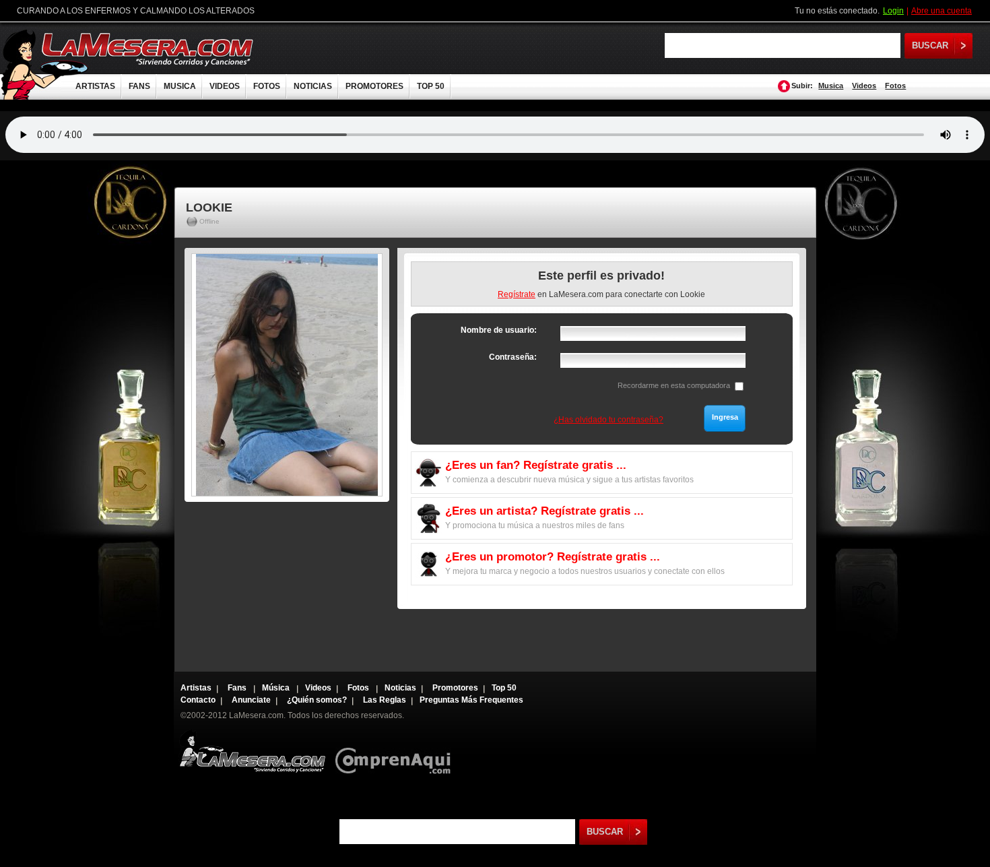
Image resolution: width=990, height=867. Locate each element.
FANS (139, 86)
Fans (238, 688)
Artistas (195, 688)
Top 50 (504, 688)
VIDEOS (224, 86)
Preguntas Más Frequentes (471, 700)
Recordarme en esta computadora (674, 385)
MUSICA (180, 86)
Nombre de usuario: (499, 330)
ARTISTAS (95, 86)
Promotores (455, 688)
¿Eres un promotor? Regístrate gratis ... (552, 556)
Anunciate (251, 700)
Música (277, 688)
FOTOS (266, 86)
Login (893, 10)
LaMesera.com (148, 48)
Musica (830, 86)
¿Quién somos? (317, 700)
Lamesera (252, 751)
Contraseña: (513, 357)
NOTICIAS (313, 86)
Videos (864, 86)
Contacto (198, 700)
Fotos (895, 86)
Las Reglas (384, 700)
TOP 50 (430, 86)
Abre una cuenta (941, 10)
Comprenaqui (396, 751)
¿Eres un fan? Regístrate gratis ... (535, 465)
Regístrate (516, 294)
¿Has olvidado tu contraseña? (608, 419)
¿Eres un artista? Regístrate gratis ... (544, 511)
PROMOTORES (374, 86)
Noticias (400, 688)
